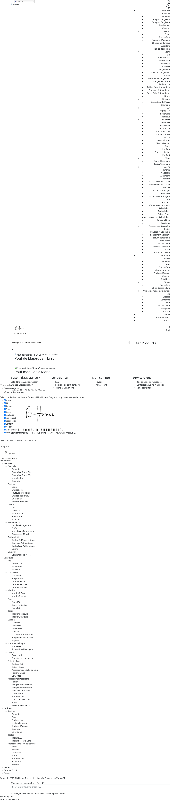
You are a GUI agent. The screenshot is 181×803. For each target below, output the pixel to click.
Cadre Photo (164, 240)
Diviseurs (166, 99)
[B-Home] (15, 4)
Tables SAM (165, 285)
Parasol (166, 311)
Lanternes (165, 299)
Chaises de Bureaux (161, 43)
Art (168, 108)
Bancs (167, 34)
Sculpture (165, 308)
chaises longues (162, 270)
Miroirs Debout (163, 143)
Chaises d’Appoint (162, 273)
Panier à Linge (163, 220)
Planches (166, 169)
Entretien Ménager (161, 190)
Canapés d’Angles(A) (161, 19)
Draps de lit (165, 202)
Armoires (166, 66)
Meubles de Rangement (159, 78)
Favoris (99, 382)
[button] (16, 351)
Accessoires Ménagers (159, 196)
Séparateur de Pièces (160, 102)
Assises (167, 31)
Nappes (166, 187)
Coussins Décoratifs (161, 246)
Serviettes (165, 223)
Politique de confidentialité (67, 384)
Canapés (166, 13)
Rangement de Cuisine (159, 184)
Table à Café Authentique (158, 87)
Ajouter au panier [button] (49, 354)
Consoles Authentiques (159, 90)
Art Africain (165, 110)
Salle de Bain (164, 208)
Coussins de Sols (162, 152)
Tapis (167, 158)
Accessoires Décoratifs (159, 226)
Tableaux (166, 116)
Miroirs (167, 137)
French (20, 1)
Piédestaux (165, 63)
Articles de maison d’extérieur (156, 291)
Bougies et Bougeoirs (160, 231)
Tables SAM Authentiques (158, 93)
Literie (167, 51)
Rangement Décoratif (160, 234)
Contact (166, 320)
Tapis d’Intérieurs (162, 161)
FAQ (57, 382)
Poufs (167, 146)
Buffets (167, 75)
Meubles (166, 10)
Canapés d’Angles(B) (161, 22)
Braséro (166, 296)
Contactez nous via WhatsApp (150, 384)
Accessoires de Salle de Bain (157, 217)
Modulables (164, 25)
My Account (101, 384)
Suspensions (164, 125)
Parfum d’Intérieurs (161, 237)
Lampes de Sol (163, 128)
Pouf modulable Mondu (34, 371)
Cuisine (167, 167)
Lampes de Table (162, 131)
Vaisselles (165, 172)
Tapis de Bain (164, 211)
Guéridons (165, 46)
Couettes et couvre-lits (159, 205)
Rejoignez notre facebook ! (149, 382)
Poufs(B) (166, 155)
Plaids (167, 249)
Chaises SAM (164, 37)
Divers (167, 96)
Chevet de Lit (164, 57)
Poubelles (165, 193)
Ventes (167, 314)
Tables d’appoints (162, 48)
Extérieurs (165, 255)
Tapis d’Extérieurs (162, 164)
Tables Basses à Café (160, 288)
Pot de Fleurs (164, 243)
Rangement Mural (161, 81)
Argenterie (165, 175)
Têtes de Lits (164, 60)
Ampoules (165, 122)
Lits (168, 54)
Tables (167, 282)
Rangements (164, 69)
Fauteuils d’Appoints (161, 40)
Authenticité (164, 84)
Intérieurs (165, 105)
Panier (167, 229)
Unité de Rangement (160, 72)
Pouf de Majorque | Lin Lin (36, 358)
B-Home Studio (163, 317)
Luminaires (165, 119)
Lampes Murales (162, 134)
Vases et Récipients (161, 252)
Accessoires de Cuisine (159, 181)
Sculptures (165, 113)
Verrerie (166, 178)
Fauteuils (166, 16)
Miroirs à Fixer (163, 140)
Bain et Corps (164, 214)
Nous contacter (144, 387)
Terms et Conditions (64, 387)
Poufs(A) (166, 149)
